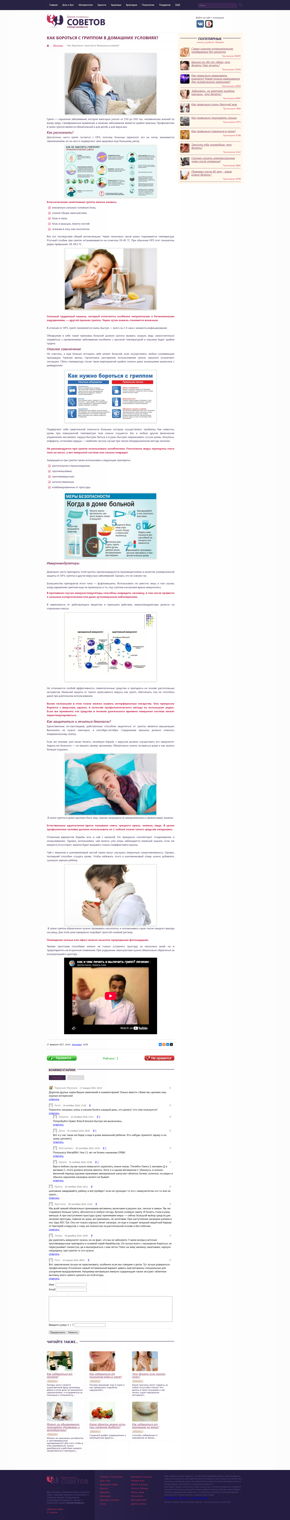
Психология (148, 4)
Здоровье (116, 4)
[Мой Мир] (167, 1044)
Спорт (103, 1503)
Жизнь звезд (137, 1492)
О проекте (52, 1512)
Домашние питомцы (141, 1476)
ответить (54, 1099)
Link (80, 1294)
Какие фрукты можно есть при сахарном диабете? (107, 1426)
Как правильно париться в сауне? (213, 131)
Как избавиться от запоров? (59, 1375)
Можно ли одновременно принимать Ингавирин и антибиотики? (63, 1427)
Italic (55, 1294)
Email (52, 1289)
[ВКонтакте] (160, 1044)
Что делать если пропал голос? (148, 1375)
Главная (53, 4)
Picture (85, 1294)
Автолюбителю (139, 1499)
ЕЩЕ (177, 4)
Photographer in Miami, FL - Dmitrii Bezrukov (186, 1497)
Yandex (209, 24)
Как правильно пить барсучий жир (214, 104)
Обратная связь (55, 1509)
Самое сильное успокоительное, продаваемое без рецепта (212, 50)
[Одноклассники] (163, 1044)
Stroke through (64, 1294)
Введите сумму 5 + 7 (61, 1324)
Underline (59, 1294)
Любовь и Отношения (111, 1476)
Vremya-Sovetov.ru (75, 1502)
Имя (51, 1284)
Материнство (86, 4)
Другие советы (138, 1503)
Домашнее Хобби (109, 1484)
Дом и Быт (68, 4)
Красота (102, 4)
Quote (72, 1294)
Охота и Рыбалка (139, 1488)
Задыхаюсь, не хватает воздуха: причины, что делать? (213, 92)
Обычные (57, 1077)
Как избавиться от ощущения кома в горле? (105, 1375)
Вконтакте (76, 1077)
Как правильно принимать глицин (214, 117)
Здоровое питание (109, 1499)
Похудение (165, 4)
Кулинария (131, 4)
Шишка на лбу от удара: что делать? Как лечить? (210, 63)
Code (76, 1294)
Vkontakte (200, 24)
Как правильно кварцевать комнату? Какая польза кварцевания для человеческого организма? (215, 78)
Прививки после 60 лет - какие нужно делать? (211, 173)
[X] (171, 1044)
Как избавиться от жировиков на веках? (145, 1426)
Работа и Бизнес (139, 1484)
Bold (51, 1294)
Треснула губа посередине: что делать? (211, 146)
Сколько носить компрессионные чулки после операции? (213, 159)
